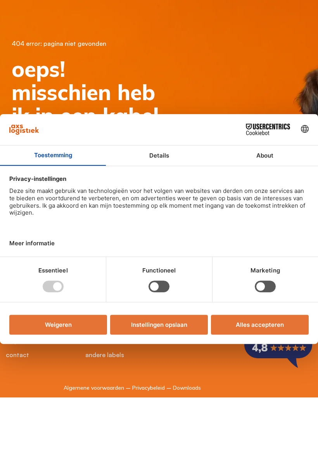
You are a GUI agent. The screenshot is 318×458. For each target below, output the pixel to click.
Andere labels (104, 355)
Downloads (187, 387)
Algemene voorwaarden (94, 387)
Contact (17, 355)
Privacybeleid (148, 387)
